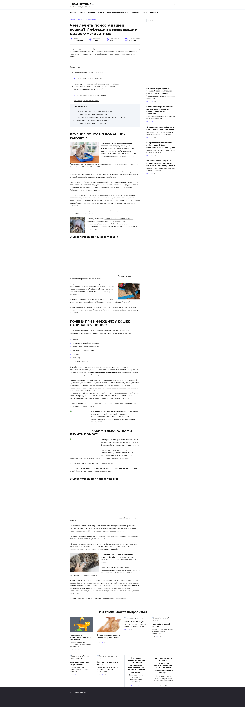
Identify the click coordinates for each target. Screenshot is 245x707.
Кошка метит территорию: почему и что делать (80, 637)
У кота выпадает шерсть (108, 635)
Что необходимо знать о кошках (86, 101)
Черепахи (135, 13)
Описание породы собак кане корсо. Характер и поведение (160, 128)
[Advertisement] (160, 55)
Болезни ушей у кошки (115, 414)
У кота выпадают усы (134, 622)
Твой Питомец (82, 4)
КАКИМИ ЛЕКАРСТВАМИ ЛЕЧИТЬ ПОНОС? (93, 120)
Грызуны (154, 13)
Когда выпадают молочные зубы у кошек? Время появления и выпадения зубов (160, 145)
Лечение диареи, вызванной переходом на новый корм (96, 84)
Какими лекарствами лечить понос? (88, 89)
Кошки (73, 13)
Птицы (101, 13)
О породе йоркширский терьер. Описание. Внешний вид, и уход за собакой (159, 90)
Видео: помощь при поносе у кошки (91, 95)
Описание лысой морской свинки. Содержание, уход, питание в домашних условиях (160, 163)
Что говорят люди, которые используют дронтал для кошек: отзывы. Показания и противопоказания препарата (163, 665)
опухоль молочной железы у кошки (119, 219)
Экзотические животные (117, 13)
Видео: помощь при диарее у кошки (92, 78)
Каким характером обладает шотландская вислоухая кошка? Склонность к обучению (159, 110)
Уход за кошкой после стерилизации (80, 663)
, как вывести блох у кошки (121, 411)
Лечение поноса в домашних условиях (89, 72)
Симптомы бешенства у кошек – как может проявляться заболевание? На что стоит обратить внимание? (136, 665)
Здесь (93, 419)
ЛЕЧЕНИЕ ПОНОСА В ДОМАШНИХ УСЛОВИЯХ (94, 111)
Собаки (82, 13)
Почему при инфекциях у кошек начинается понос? (95, 86)
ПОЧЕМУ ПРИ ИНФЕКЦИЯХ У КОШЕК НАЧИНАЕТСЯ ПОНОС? (100, 117)
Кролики (91, 13)
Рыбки (144, 13)
